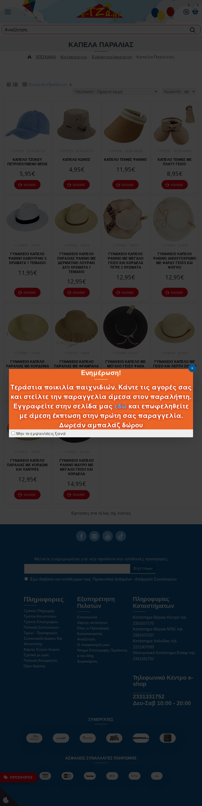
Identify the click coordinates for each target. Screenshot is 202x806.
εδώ (120, 405)
